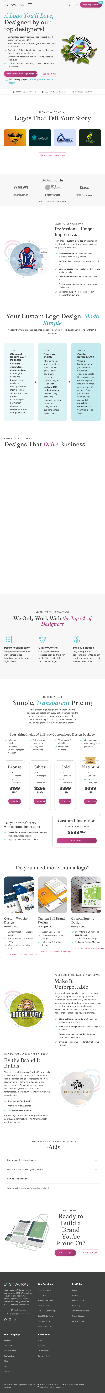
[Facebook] (5, 1319)
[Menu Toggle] (30, 4)
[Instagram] (10, 1319)
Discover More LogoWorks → (52, 155)
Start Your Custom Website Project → (23, 954)
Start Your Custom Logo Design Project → (22, 74)
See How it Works (50, 74)
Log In (76, 5)
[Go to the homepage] (13, 5)
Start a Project (66, 1252)
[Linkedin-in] (15, 1319)
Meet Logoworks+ (91, 5)
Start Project (16, 801)
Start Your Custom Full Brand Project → (58, 951)
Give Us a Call (90, 1252)
